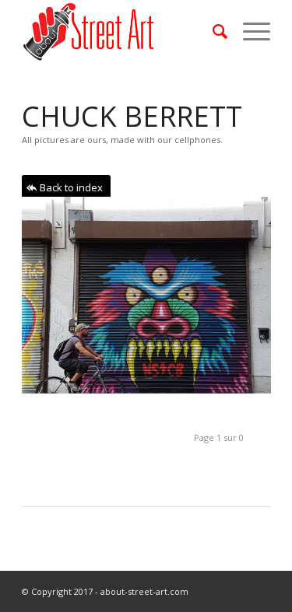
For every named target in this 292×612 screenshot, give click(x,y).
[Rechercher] (212, 31)
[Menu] (248, 31)
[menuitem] (212, 31)
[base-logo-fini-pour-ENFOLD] (121, 31)
